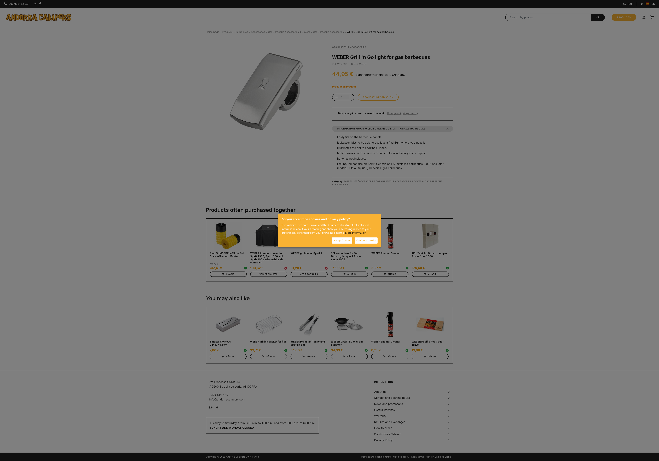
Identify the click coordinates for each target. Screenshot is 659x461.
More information (355, 232)
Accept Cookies (342, 240)
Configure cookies (366, 240)
